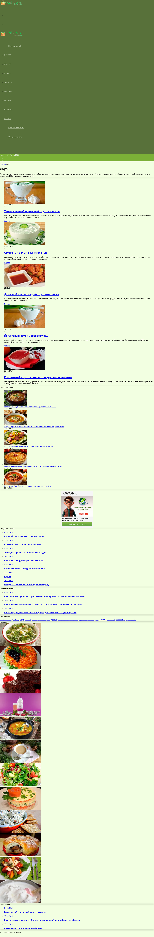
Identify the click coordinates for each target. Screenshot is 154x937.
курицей (54, 620)
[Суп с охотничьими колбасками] (20, 739)
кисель (48, 620)
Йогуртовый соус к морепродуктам (26, 335)
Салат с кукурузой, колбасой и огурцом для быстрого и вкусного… (30, 446)
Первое (7, 55)
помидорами (94, 620)
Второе (7, 64)
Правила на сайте (15, 46)
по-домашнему (83, 620)
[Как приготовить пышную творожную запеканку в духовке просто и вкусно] (15, 464)
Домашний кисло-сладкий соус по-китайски (31, 294)
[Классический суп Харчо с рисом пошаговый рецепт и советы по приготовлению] (15, 405)
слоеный (110, 620)
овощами (69, 620)
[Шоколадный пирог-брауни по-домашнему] (20, 692)
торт (125, 620)
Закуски (8, 82)
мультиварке (62, 620)
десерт (21, 620)
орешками (75, 620)
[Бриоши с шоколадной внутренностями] (20, 856)
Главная (3, 164)
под (89, 620)
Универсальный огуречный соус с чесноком (32, 211)
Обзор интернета (15, 137)
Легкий (2, 620)
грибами (15, 620)
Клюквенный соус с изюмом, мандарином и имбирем (38, 377)
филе (129, 620)
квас (44, 620)
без (5, 620)
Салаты (7, 73)
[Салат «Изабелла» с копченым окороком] (20, 669)
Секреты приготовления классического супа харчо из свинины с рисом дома (34, 427)
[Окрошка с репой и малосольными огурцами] (20, 645)
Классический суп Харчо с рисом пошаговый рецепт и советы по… (30, 407)
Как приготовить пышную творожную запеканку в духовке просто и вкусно (33, 466)
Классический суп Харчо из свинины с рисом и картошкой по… (28, 486)
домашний (27, 620)
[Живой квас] (20, 715)
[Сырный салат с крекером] (20, 832)
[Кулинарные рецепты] (11, 5)
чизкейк (133, 620)
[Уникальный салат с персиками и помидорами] (20, 879)
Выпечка (8, 91)
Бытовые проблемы (16, 128)
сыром (120, 620)
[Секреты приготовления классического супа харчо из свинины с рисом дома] (15, 425)
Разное (7, 119)
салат (103, 619)
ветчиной (8, 620)
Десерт (7, 100)
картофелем (39, 620)
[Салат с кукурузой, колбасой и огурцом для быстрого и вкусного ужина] (15, 445)
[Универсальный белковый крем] (20, 902)
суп (115, 620)
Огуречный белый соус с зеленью (25, 252)
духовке (33, 620)
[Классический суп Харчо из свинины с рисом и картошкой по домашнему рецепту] (15, 484)
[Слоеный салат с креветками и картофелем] (20, 809)
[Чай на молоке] (20, 762)
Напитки (8, 110)
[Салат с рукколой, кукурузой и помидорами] (20, 786)
